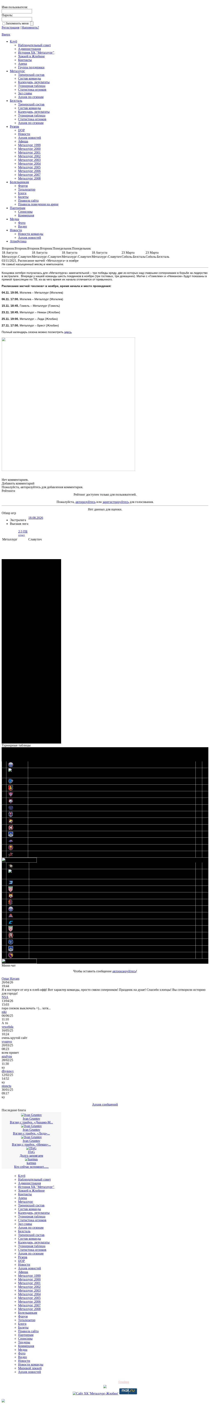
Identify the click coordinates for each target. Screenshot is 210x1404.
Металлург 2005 (29, 167)
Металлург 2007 (29, 174)
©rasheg (123, 1382)
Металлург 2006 (29, 171)
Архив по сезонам (30, 97)
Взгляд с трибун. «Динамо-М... (31, 1122)
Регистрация (10, 27)
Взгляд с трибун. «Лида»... (31, 1133)
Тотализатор (26, 189)
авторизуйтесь (85, 502)
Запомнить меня (18, 23)
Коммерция (26, 215)
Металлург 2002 (29, 156)
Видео (22, 226)
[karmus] (31, 1159)
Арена (22, 63)
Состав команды (29, 78)
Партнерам (17, 208)
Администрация (29, 49)
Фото (21, 222)
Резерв (14, 126)
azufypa (7, 1056)
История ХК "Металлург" (36, 52)
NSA (5, 997)
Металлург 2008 (29, 178)
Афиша (23, 141)
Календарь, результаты (34, 82)
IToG (31, 1152)
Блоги (22, 193)
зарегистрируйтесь (116, 502)
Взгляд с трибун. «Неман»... (31, 1144)
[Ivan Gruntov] (31, 1115)
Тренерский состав (31, 74)
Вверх (6, 34)
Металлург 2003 (29, 160)
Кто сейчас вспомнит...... (31, 1166)
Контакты (25, 60)
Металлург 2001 (29, 152)
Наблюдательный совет (34, 45)
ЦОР (21, 130)
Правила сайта (28, 200)
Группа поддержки (31, 67)
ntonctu (6, 1086)
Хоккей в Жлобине (31, 56)
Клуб (13, 41)
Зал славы (25, 93)
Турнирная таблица (31, 86)
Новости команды (30, 234)
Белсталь (16, 100)
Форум (23, 185)
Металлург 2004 (29, 163)
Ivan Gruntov (31, 1118)
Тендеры (24, 1342)
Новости (24, 134)
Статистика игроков (32, 89)
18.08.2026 (35, 517)
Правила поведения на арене (38, 204)
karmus (31, 1163)
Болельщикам (19, 182)
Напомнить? (30, 27)
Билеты (23, 197)
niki (4, 1012)
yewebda (7, 1026)
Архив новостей (29, 137)
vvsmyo (7, 1041)
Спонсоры (25, 211)
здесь (68, 332)
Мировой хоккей (30, 1368)
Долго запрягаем (31, 1155)
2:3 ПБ (22, 533)
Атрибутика (18, 241)
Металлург (17, 71)
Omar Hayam (10, 978)
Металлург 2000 (29, 148)
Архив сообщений (105, 1104)
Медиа (14, 219)
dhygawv (8, 1071)
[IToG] (31, 1148)
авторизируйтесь (124, 971)
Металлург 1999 (29, 145)
